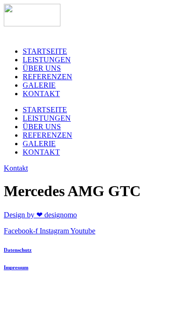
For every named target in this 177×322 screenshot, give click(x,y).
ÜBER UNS (42, 68)
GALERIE (39, 85)
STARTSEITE (45, 51)
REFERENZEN (47, 77)
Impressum (16, 267)
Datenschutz (18, 250)
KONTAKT (41, 94)
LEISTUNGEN (47, 60)
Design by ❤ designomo (40, 215)
